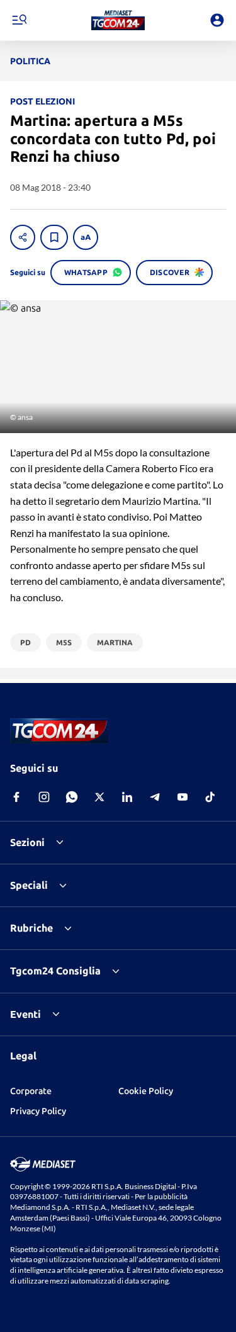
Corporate (31, 1091)
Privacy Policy (38, 1111)
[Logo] (118, 20)
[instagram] (44, 797)
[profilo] (217, 20)
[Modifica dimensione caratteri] (85, 237)
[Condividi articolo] (22, 237)
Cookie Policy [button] (145, 1091)
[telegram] (155, 797)
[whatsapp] (71, 797)
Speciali (29, 885)
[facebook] (16, 797)
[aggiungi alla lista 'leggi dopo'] (54, 237)
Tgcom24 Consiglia (55, 970)
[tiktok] (210, 797)
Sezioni (27, 842)
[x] (99, 797)
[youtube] (182, 797)
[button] (118, 20)
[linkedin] (127, 797)
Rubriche (31, 928)
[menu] (19, 20)
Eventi (25, 1014)
